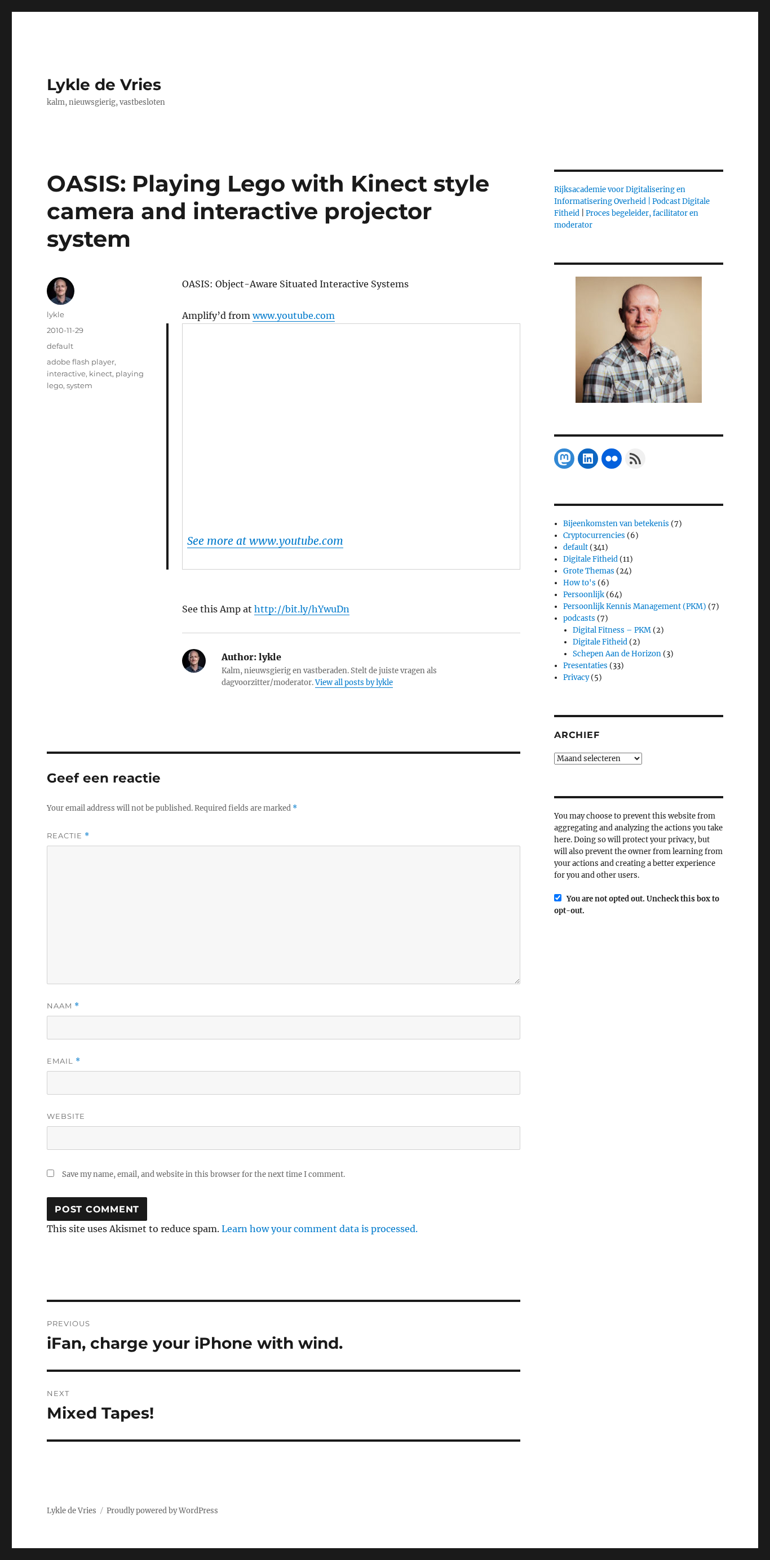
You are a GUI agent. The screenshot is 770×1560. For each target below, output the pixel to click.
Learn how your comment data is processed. (320, 1228)
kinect (100, 373)
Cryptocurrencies (594, 535)
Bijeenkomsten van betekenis (616, 523)
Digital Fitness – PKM (612, 630)
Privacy (576, 677)
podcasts (579, 618)
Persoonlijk (583, 594)
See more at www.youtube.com (265, 541)
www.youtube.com (294, 315)
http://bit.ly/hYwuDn (301, 609)
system (79, 385)
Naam (63, 1006)
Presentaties (585, 665)
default (60, 345)
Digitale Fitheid (590, 559)
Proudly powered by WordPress (162, 1510)
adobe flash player (80, 361)
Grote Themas (588, 571)
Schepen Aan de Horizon (617, 654)
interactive (66, 373)
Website (66, 1116)
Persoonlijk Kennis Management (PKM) (634, 606)
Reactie (68, 836)
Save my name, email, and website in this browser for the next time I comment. (203, 1174)
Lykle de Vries (104, 84)
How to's (579, 583)
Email (64, 1061)
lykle (55, 314)
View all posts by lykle (354, 682)
